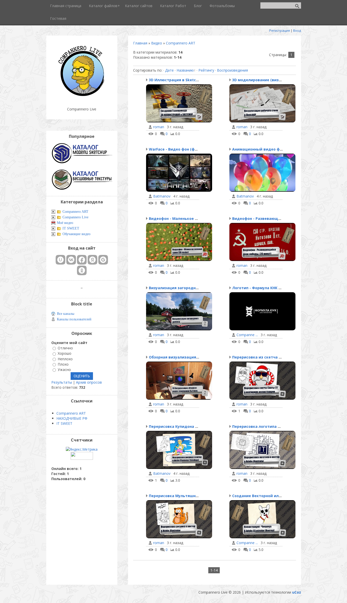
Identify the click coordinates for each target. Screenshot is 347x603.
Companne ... (247, 335)
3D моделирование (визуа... (259, 79)
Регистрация (279, 30)
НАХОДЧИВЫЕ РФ (71, 418)
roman (158, 127)
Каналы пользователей (74, 319)
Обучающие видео (76, 234)
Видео (156, 43)
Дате (169, 70)
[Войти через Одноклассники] (82, 270)
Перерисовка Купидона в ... (175, 426)
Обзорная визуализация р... (175, 357)
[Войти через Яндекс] (92, 260)
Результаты (61, 382)
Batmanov (161, 196)
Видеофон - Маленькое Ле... (176, 218)
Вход (297, 30)
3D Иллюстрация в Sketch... (175, 79)
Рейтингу (206, 70)
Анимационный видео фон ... (260, 149)
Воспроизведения (232, 70)
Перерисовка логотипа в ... (258, 426)
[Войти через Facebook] (82, 260)
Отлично (65, 348)
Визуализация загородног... (176, 287)
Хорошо (64, 353)
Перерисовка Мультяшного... (177, 495)
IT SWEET (70, 228)
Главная (140, 43)
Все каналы (65, 314)
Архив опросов (89, 382)
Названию (185, 70)
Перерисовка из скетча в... (258, 357)
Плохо (63, 364)
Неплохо (65, 358)
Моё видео (65, 223)
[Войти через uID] (60, 260)
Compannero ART (180, 43)
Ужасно (64, 369)
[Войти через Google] (103, 260)
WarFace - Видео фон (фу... (174, 149)
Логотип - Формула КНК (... (257, 287)
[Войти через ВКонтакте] (71, 260)
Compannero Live (75, 217)
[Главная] (81, 96)
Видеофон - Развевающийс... (260, 218)
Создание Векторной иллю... (259, 495)
